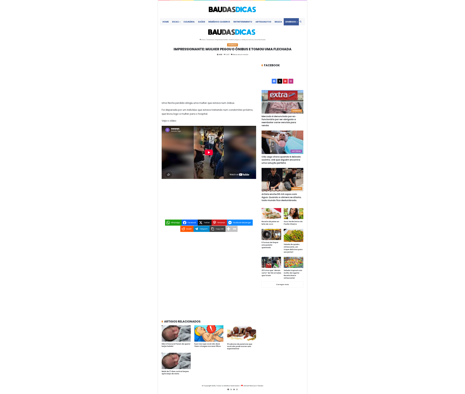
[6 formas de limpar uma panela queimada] (271, 234)
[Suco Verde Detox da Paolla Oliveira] (293, 213)
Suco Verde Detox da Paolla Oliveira (293, 222)
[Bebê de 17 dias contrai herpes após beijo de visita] (176, 361)
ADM (220, 54)
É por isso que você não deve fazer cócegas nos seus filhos (207, 345)
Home (166, 21)
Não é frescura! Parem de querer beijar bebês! (176, 345)
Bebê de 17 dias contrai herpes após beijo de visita (175, 372)
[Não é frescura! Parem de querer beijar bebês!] (176, 333)
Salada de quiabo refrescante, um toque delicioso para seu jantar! (293, 248)
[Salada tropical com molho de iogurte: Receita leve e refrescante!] (293, 262)
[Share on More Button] (228, 229)
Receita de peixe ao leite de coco (270, 222)
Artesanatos (263, 21)
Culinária (189, 21)
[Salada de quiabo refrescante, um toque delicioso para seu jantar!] (293, 235)
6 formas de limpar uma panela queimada (270, 245)
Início (203, 39)
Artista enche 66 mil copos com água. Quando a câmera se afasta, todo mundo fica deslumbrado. (281, 197)
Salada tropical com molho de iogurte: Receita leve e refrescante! (293, 274)
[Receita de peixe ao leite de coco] (271, 213)
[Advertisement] (209, 81)
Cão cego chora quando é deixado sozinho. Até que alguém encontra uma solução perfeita (281, 159)
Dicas (175, 21)
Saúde (201, 21)
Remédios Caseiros (219, 21)
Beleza (278, 21)
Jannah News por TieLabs (253, 386)
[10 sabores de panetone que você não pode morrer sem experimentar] (241, 333)
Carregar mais (282, 284)
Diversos (290, 21)
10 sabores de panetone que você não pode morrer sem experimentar (239, 346)
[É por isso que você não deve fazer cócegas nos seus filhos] (208, 333)
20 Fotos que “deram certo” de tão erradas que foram (271, 273)
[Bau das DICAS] (232, 9)
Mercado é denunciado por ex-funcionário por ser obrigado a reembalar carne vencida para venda (279, 121)
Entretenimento (242, 21)
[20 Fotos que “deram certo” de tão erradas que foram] (271, 262)
